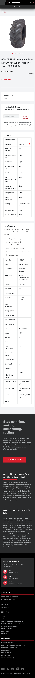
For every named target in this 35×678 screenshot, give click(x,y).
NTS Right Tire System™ (9, 597)
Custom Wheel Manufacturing (12, 621)
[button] (7, 7)
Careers (4, 602)
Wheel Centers (6, 629)
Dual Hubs (5, 631)
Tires (3, 616)
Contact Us (5, 607)
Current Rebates (7, 643)
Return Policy (6, 650)
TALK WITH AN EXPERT (14, 459)
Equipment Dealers (8, 599)
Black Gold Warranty (9, 648)
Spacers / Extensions (9, 626)
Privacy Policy (6, 653)
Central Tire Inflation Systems (12, 623)
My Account (5, 655)
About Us (4, 604)
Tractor (6, 12)
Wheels (4, 634)
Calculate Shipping (25, 117)
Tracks (3, 618)
